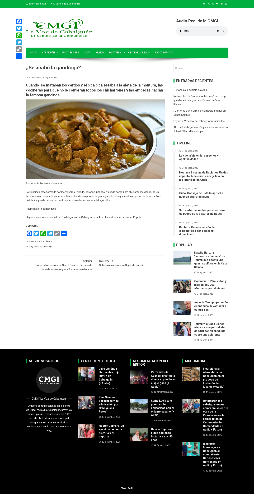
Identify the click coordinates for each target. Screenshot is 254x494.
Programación (164, 52)
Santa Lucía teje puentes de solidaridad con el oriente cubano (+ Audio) (162, 408)
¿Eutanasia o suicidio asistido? (190, 90)
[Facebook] (19, 21)
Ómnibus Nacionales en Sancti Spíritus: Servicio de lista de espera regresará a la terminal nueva (63, 265)
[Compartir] (19, 56)
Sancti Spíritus (70, 52)
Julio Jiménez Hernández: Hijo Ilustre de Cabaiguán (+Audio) (109, 376)
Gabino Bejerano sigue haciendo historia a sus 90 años (162, 435)
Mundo (100, 52)
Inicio (33, 52)
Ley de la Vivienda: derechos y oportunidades (199, 121)
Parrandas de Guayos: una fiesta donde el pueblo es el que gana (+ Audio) (163, 379)
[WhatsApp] (19, 35)
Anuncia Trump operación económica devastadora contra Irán (211, 306)
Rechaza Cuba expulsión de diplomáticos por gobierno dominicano (197, 231)
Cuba (87, 52)
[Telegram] (19, 42)
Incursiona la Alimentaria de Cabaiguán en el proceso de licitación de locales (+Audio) (213, 377)
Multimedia (115, 52)
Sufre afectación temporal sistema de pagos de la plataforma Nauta (202, 212)
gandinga (48, 246)
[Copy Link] (19, 49)
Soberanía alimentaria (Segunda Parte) (121, 263)
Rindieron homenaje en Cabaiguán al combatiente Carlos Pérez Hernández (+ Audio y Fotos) (212, 454)
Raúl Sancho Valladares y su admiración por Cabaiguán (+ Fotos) (109, 404)
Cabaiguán (48, 52)
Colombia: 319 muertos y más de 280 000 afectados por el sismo (210, 285)
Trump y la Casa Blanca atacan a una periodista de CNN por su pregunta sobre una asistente (209, 329)
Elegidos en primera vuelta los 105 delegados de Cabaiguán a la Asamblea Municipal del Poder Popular (84, 217)
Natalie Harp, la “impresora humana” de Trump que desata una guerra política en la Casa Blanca (199, 100)
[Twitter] (19, 28)
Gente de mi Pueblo (139, 52)
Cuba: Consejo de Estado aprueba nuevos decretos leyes (201, 194)
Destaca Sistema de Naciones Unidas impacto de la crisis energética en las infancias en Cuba (203, 176)
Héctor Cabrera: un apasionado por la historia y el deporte (111, 431)
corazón (90, 192)
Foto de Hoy (46, 241)
